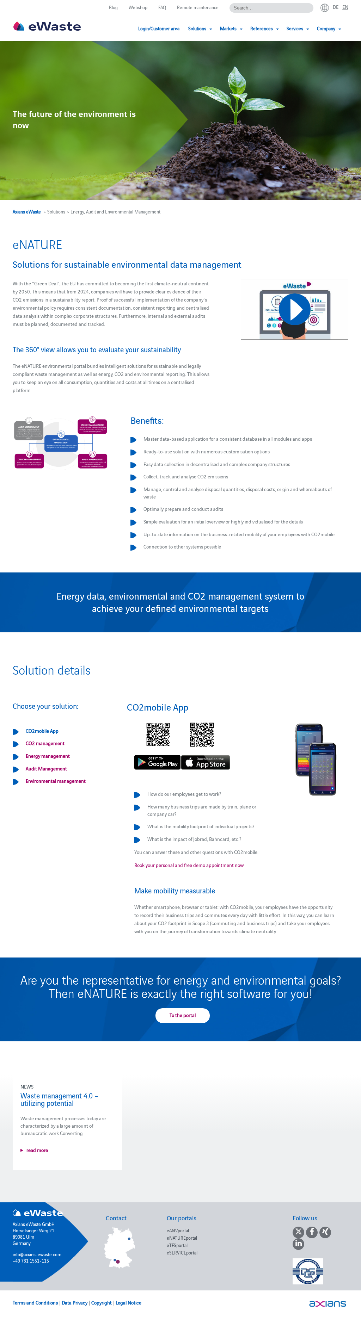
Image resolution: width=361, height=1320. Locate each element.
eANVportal (178, 1230)
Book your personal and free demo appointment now (189, 864)
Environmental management (56, 780)
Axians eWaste (27, 211)
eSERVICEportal (182, 1252)
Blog (113, 7)
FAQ (162, 7)
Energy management (48, 755)
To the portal (183, 1014)
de (335, 6)
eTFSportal (177, 1245)
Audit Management (46, 768)
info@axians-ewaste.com (37, 1254)
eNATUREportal (182, 1237)
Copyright (101, 1302)
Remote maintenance (198, 7)
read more (37, 1149)
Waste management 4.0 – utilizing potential (59, 1099)
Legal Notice (128, 1302)
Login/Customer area (158, 28)
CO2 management (45, 742)
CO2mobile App (42, 730)
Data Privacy (74, 1302)
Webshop (138, 7)
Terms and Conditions (35, 1302)
